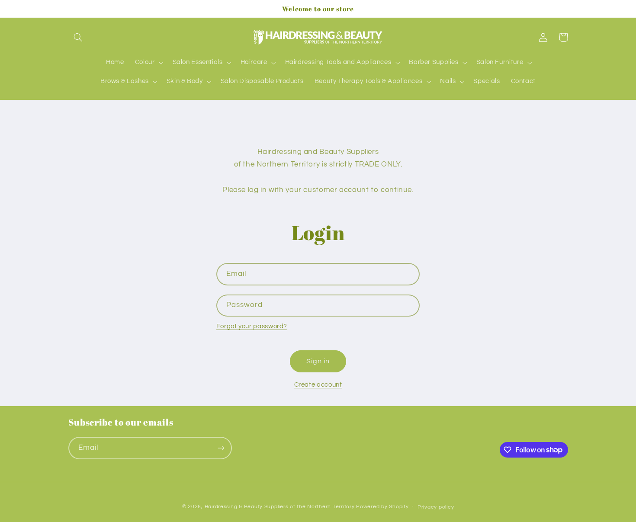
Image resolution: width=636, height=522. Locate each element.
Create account (318, 384)
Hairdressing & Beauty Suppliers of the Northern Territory (280, 506)
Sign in (318, 361)
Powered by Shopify (382, 506)
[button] (78, 37)
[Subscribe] (221, 448)
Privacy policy (436, 507)
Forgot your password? (251, 326)
